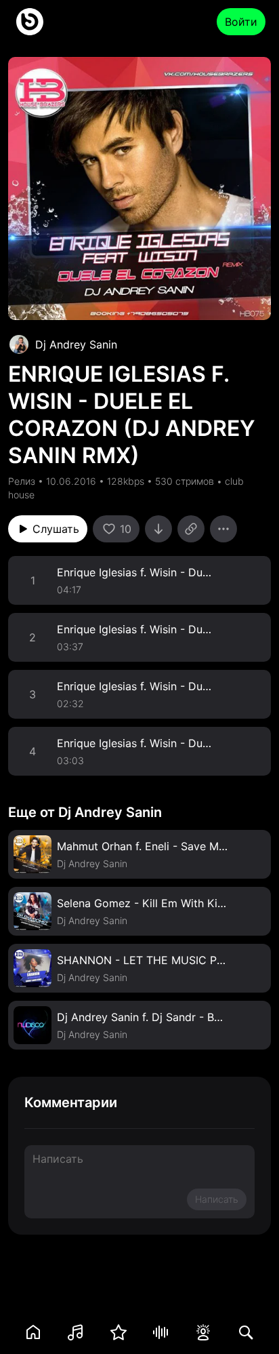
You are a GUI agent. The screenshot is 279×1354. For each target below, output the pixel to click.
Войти (241, 21)
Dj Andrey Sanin (76, 344)
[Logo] (30, 21)
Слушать (56, 529)
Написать (216, 1199)
